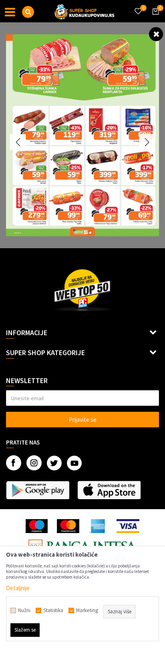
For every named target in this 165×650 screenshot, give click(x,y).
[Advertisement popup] (82, 324)
